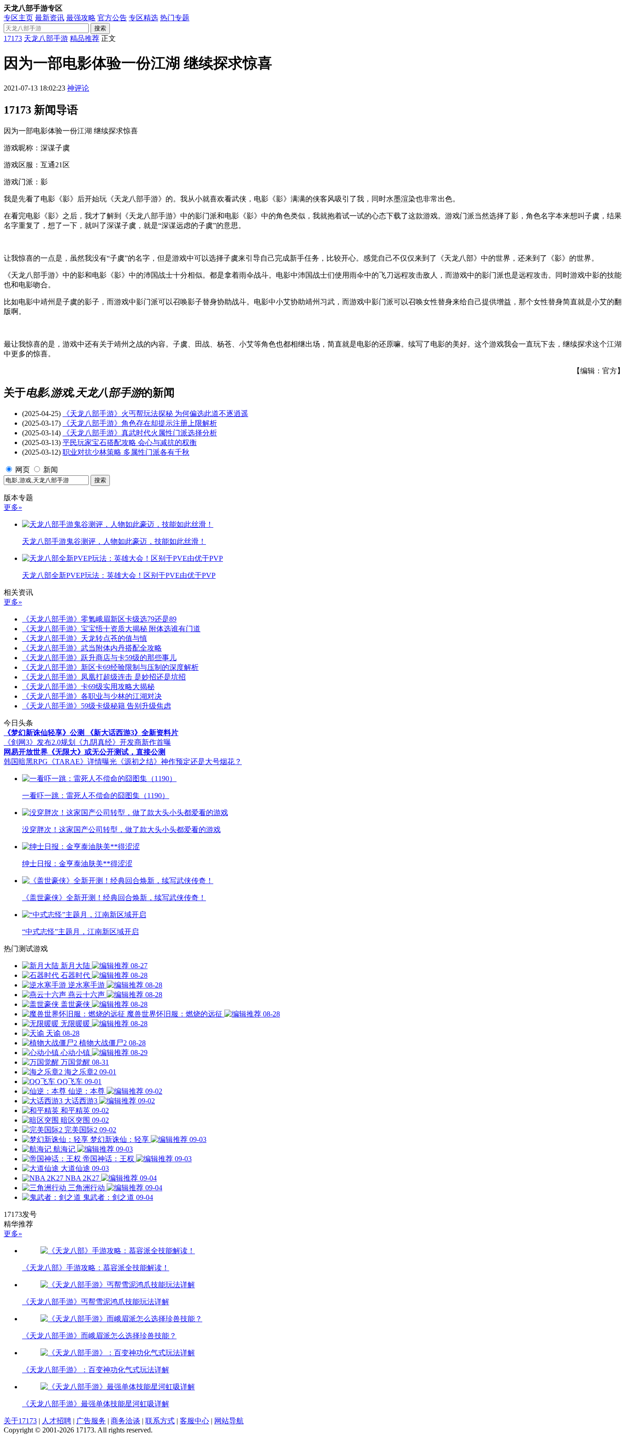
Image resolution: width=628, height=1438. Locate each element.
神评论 (78, 88)
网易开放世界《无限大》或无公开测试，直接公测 (85, 752)
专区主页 (18, 18)
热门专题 (174, 18)
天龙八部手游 (46, 38)
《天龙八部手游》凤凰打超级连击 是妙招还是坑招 (104, 677)
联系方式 (160, 1421)
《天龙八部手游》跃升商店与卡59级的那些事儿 (99, 658)
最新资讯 (49, 18)
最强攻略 (81, 18)
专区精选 (143, 18)
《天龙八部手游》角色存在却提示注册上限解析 (140, 423)
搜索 (100, 28)
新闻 (50, 470)
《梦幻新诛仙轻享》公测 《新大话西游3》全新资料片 (91, 732)
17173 (13, 38)
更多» (13, 507)
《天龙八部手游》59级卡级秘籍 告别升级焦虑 (96, 706)
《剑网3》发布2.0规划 (39, 742)
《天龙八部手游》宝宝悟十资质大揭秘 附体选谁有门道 (111, 629)
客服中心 (194, 1421)
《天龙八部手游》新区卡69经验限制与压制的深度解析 (110, 667)
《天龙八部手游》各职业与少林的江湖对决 (92, 696)
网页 (22, 470)
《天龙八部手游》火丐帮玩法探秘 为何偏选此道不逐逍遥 (155, 413)
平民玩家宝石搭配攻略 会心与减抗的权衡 (130, 442)
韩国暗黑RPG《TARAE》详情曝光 (60, 761)
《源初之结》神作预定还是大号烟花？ (179, 761)
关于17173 (20, 1421)
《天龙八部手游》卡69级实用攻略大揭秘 (88, 686)
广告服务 (91, 1421)
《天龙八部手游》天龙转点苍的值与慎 (84, 638)
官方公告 (112, 18)
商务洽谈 (125, 1421)
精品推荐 (84, 38)
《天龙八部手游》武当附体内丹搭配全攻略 (92, 648)
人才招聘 (56, 1421)
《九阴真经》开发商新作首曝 (123, 742)
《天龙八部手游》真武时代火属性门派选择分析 (140, 433)
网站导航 (229, 1421)
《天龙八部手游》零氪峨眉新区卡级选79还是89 (99, 619)
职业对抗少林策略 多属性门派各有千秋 (126, 452)
